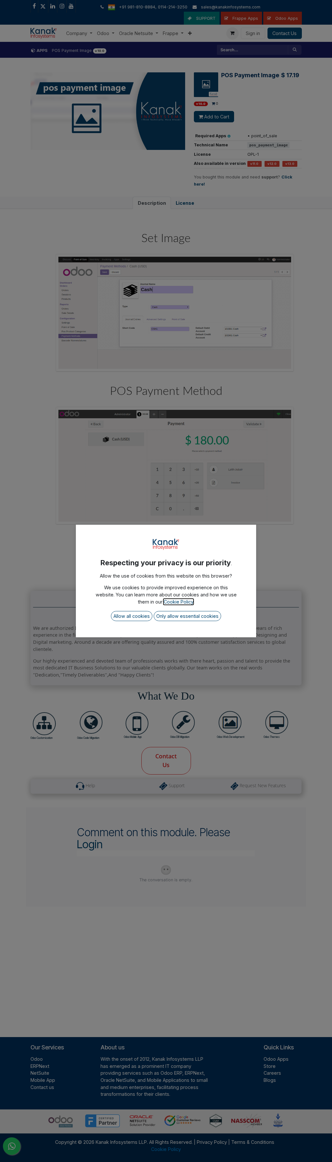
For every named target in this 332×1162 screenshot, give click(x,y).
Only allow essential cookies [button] (187, 616)
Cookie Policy (178, 602)
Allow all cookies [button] (131, 616)
